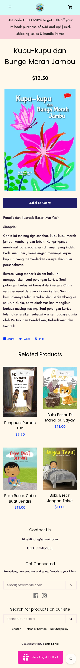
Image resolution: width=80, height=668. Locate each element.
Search (16, 629)
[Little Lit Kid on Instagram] (44, 596)
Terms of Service (36, 629)
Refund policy (59, 629)
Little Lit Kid (52, 644)
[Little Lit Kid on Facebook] (36, 596)
